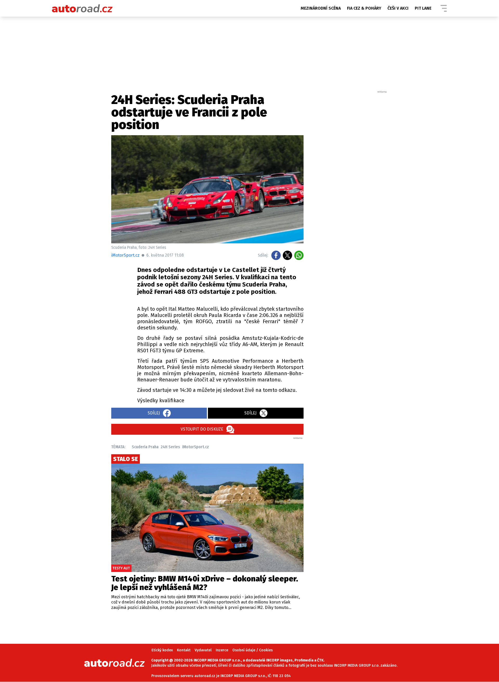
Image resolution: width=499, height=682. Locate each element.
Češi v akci (398, 8)
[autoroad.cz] (82, 8)
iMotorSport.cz (195, 446)
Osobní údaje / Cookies (252, 650)
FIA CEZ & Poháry (364, 8)
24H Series (170, 446)
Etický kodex (162, 650)
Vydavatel (203, 650)
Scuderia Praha (145, 446)
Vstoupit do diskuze (202, 429)
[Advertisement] (349, 172)
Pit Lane (423, 8)
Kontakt (184, 650)
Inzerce (222, 650)
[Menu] (443, 8)
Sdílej (154, 413)
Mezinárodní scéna (321, 8)
